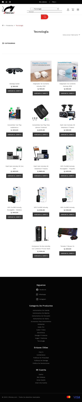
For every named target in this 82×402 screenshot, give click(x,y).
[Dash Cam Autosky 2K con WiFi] (14, 153)
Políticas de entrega (41, 360)
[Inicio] (3, 25)
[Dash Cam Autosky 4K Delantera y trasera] (40, 153)
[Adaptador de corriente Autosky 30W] (40, 71)
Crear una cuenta (41, 383)
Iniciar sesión (41, 380)
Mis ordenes (43, 2)
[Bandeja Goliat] (14, 71)
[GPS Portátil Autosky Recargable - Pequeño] (67, 153)
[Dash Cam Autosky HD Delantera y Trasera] (67, 112)
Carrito (41, 374)
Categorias (10, 43)
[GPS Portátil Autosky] (40, 194)
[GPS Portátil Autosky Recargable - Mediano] (14, 194)
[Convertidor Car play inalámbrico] (14, 112)
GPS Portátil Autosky (41, 207)
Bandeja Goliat (14, 84)
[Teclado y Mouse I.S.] (67, 233)
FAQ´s (54, 2)
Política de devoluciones (41, 363)
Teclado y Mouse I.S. (67, 246)
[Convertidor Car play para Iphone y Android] (40, 112)
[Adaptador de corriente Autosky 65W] (67, 71)
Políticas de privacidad (41, 357)
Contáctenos (41, 355)
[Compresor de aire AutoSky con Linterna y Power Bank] (40, 233)
